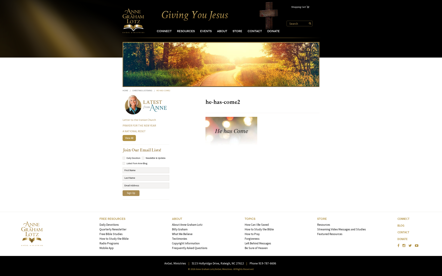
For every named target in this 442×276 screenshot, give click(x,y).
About (222, 31)
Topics (250, 219)
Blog (400, 225)
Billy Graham (180, 229)
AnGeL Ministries (175, 263)
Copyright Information (186, 243)
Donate (273, 31)
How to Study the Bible (114, 239)
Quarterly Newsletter (112, 229)
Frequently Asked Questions (189, 248)
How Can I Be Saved (257, 225)
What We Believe (182, 234)
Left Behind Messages (258, 243)
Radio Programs (109, 243)
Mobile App (106, 248)
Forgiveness (252, 239)
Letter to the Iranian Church (139, 119)
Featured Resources (329, 234)
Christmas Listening (142, 90)
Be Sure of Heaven (256, 248)
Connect (164, 31)
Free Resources (112, 219)
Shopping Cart (298, 6)
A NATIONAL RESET (134, 131)
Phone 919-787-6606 (262, 263)
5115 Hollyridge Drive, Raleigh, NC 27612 (218, 263)
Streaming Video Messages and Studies (341, 229)
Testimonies (179, 239)
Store (237, 31)
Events (206, 31)
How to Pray (252, 234)
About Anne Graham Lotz (187, 225)
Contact (255, 31)
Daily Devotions (109, 225)
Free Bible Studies (111, 234)
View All (129, 138)
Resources (186, 31)
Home (125, 90)
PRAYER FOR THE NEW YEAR (139, 125)
